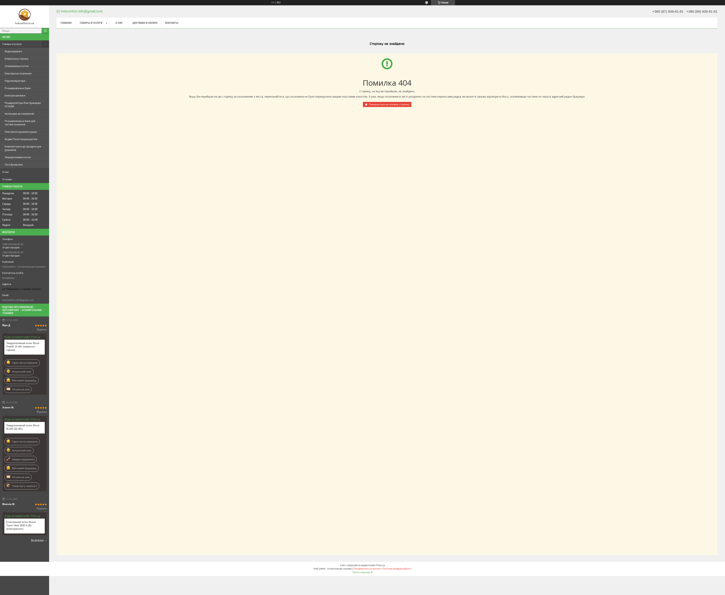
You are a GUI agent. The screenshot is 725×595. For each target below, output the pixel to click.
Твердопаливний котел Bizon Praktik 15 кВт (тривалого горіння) (22, 346)
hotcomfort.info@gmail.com (18, 300)
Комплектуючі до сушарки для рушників (23, 148)
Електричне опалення (18, 73)
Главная (66, 22)
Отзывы (7, 179)
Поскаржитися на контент (367, 568)
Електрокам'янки (15, 95)
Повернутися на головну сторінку (389, 104)
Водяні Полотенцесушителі (21, 139)
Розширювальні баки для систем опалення (20, 122)
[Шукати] (45, 31)
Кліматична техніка (16, 58)
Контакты (171, 22)
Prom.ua (380, 565)
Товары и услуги (12, 44)
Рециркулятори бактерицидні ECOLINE (23, 104)
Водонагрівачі (13, 51)
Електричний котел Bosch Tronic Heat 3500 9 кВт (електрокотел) (21, 525)
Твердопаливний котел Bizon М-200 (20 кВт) (22, 427)
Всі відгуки (37, 540)
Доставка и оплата (145, 22)
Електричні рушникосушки (21, 131)
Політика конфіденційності (397, 568)
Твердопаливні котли (18, 157)
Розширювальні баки (18, 88)
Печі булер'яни (14, 164)
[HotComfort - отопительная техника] (24, 15)
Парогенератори (15, 80)
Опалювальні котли (17, 66)
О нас (5, 172)
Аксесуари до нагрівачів (19, 113)
